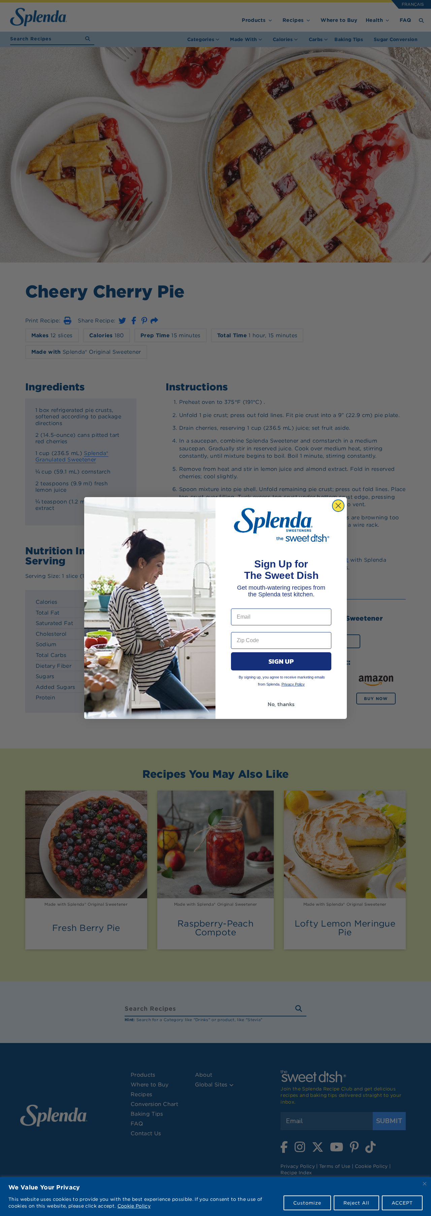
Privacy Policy (293, 684)
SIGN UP (281, 661)
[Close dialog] (338, 506)
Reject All (356, 1203)
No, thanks (281, 704)
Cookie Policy (134, 1206)
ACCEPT (402, 1203)
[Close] (424, 1183)
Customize (307, 1203)
